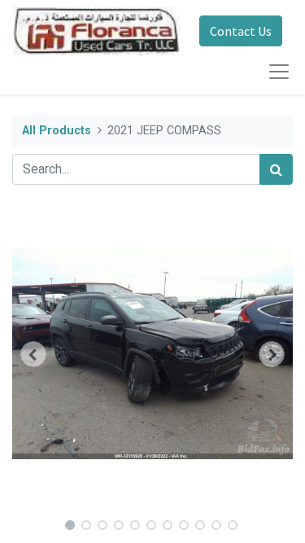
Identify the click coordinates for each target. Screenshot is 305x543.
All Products (56, 131)
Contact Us (241, 31)
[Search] (276, 169)
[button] (33, 354)
